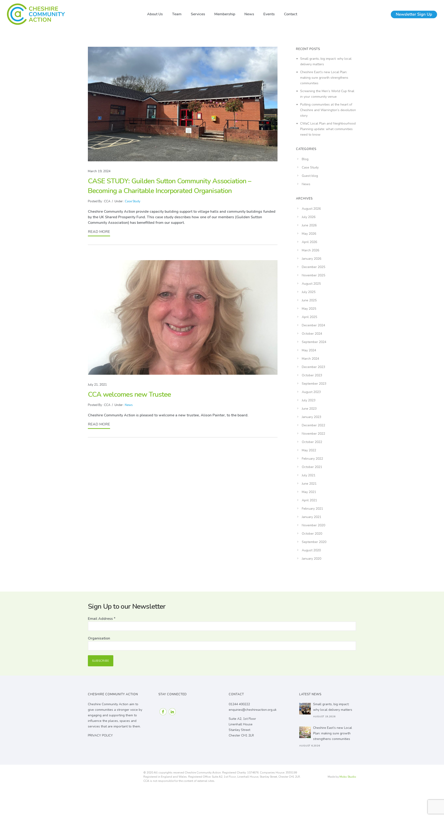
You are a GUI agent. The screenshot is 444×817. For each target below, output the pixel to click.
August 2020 (311, 550)
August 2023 (311, 392)
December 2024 (313, 325)
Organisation (99, 638)
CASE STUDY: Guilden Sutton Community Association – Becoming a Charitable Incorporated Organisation (169, 186)
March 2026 (310, 250)
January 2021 (311, 517)
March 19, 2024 (99, 171)
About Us (155, 14)
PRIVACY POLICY (100, 735)
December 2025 (313, 267)
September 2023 (314, 383)
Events (269, 14)
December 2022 (313, 425)
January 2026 (311, 258)
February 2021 (312, 508)
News (249, 14)
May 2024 (309, 350)
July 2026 (308, 217)
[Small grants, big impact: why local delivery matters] (305, 708)
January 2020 (311, 558)
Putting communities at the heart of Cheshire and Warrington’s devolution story (328, 110)
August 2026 (311, 208)
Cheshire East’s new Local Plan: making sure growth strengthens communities (324, 77)
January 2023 (311, 417)
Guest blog (310, 176)
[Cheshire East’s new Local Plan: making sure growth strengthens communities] (305, 732)
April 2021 (309, 500)
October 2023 (312, 375)
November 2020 (313, 525)
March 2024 (310, 358)
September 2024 (314, 342)
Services (198, 14)
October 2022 (312, 442)
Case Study (132, 201)
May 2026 (309, 233)
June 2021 (309, 483)
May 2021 (309, 492)
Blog (305, 159)
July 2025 (308, 292)
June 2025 (309, 300)
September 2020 (314, 542)
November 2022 (313, 433)
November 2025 (313, 275)
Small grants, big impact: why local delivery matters (332, 707)
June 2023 (309, 408)
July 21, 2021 (97, 384)
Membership (224, 14)
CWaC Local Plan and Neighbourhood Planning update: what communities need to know (328, 129)
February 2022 (312, 458)
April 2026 (309, 242)
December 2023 (313, 367)
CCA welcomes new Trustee (129, 394)
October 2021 (312, 467)
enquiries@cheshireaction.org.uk (253, 710)
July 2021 (308, 475)
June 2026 (309, 225)
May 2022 (309, 450)
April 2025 (309, 317)
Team (177, 14)
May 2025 (309, 308)
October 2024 (312, 333)
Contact (290, 14)
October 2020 (312, 533)
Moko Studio (347, 777)
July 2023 (308, 400)
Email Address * (101, 618)
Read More (99, 231)
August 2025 (311, 283)
